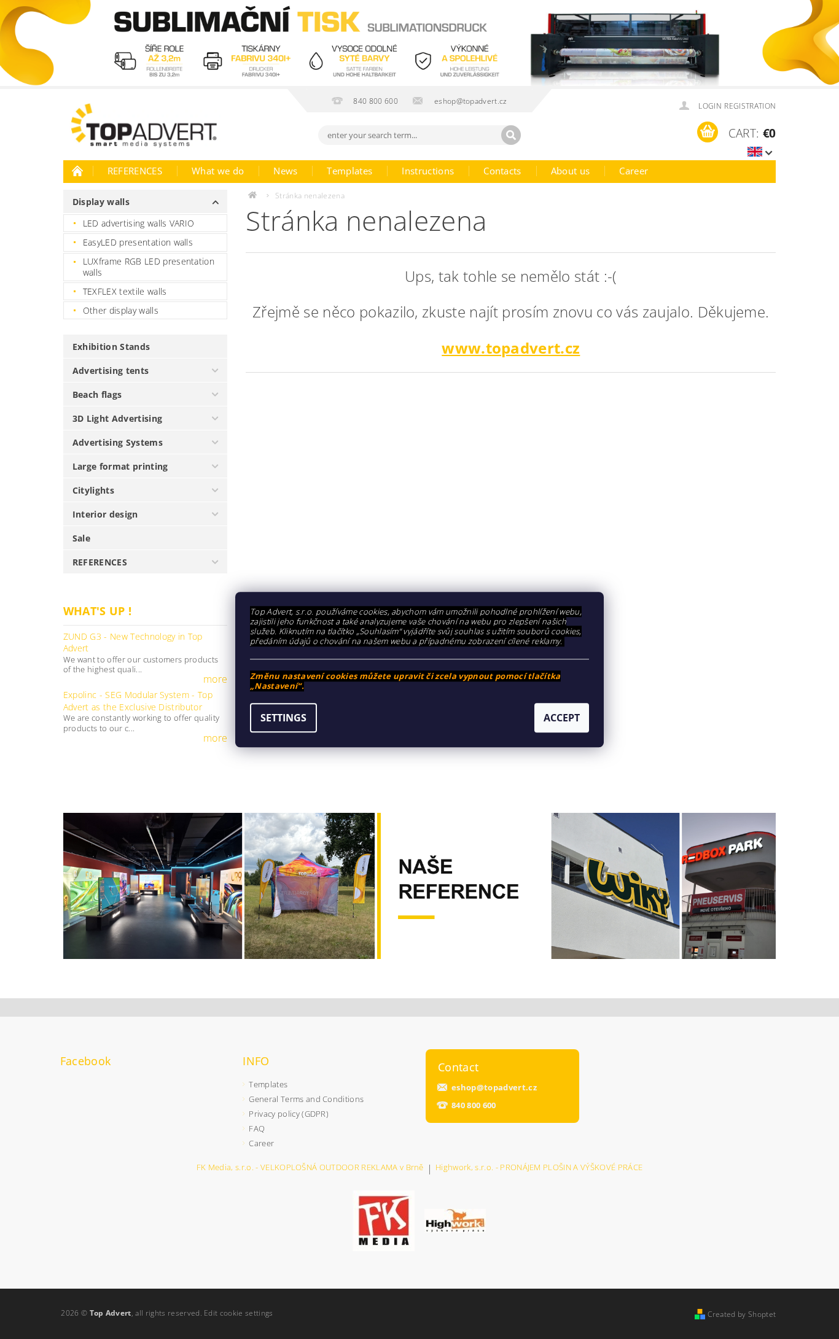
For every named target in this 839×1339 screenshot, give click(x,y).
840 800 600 (473, 1105)
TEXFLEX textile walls (125, 291)
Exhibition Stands (111, 346)
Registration (750, 106)
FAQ (257, 1128)
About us (570, 171)
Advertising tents (110, 370)
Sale (81, 538)
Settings (283, 717)
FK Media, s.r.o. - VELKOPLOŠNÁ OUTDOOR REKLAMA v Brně (310, 1168)
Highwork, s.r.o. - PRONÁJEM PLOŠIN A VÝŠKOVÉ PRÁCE (538, 1168)
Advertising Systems (117, 442)
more (215, 679)
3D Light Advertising (117, 418)
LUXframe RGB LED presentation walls (148, 266)
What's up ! (97, 611)
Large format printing (120, 466)
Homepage (78, 170)
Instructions (428, 171)
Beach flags (97, 394)
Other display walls (120, 310)
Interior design (105, 514)
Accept (562, 717)
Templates (349, 171)
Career (633, 171)
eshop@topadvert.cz (494, 1087)
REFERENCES (134, 171)
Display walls (101, 202)
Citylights (93, 490)
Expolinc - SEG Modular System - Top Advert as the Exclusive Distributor (138, 701)
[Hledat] (511, 135)
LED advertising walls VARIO (139, 223)
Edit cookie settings (238, 1313)
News (285, 171)
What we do (218, 171)
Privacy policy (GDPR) (289, 1113)
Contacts (502, 171)
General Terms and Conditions (306, 1098)
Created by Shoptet (742, 1314)
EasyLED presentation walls (138, 242)
